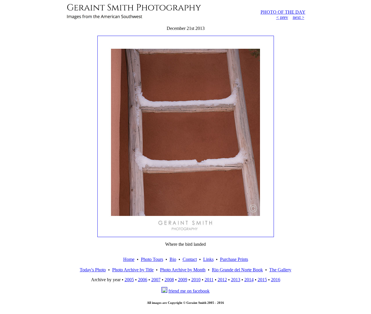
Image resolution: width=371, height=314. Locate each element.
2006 (142, 279)
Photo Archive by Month (182, 269)
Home (128, 259)
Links (208, 259)
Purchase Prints (234, 259)
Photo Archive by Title (133, 269)
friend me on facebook (189, 290)
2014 (249, 279)
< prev (282, 17)
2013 (235, 279)
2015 (262, 279)
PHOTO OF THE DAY (283, 12)
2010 (196, 279)
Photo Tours (152, 259)
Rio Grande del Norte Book (237, 269)
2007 (156, 279)
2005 (129, 279)
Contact (190, 259)
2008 (169, 279)
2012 (222, 279)
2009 (182, 279)
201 (274, 279)
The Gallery (280, 269)
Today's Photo (93, 269)
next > (298, 17)
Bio (173, 259)
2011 (209, 279)
